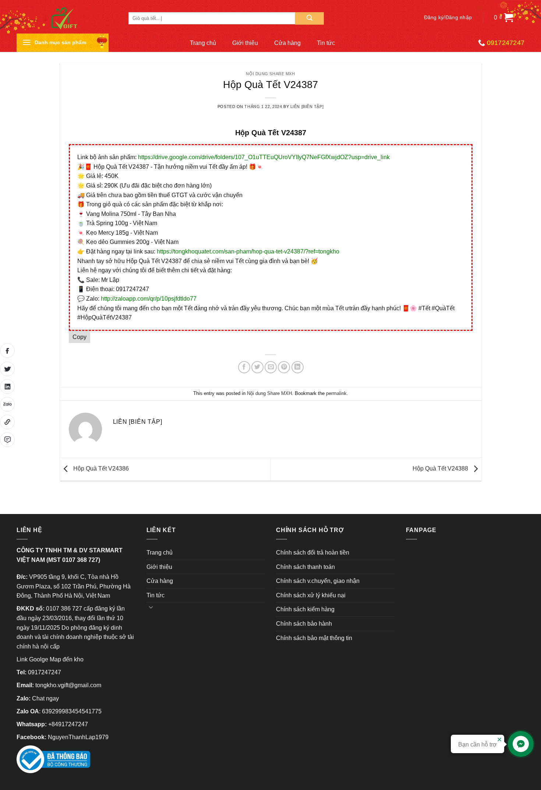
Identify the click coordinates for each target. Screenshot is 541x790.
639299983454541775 (72, 711)
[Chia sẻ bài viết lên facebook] (7, 350)
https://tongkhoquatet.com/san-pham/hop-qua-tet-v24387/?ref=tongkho (248, 251)
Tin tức (326, 43)
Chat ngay (45, 698)
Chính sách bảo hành (304, 624)
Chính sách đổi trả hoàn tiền (312, 552)
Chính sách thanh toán (305, 567)
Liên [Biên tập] (306, 106)
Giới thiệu (245, 43)
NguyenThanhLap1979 (78, 737)
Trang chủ (203, 43)
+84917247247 (68, 724)
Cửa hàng (287, 43)
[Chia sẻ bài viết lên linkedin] (7, 386)
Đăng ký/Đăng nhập (448, 17)
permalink (336, 393)
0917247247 (44, 672)
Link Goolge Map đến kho (50, 659)
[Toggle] (151, 606)
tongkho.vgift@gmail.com (68, 685)
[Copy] (7, 422)
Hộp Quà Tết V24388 (441, 469)
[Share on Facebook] (244, 367)
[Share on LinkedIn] (297, 367)
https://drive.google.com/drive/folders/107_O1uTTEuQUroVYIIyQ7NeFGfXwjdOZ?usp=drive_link (264, 157)
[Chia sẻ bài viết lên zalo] (7, 404)
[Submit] (309, 18)
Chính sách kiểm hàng (305, 609)
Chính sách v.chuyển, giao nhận (318, 581)
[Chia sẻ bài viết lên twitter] (7, 368)
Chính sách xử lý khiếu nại (311, 595)
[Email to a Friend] (271, 367)
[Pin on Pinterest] (284, 367)
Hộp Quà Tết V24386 (100, 469)
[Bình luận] (7, 439)
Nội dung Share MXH (270, 73)
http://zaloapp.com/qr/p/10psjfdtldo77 (149, 299)
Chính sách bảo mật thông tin (314, 638)
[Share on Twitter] (257, 367)
